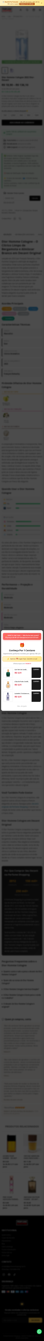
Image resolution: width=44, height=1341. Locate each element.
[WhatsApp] (39, 1331)
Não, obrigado (22, 706)
